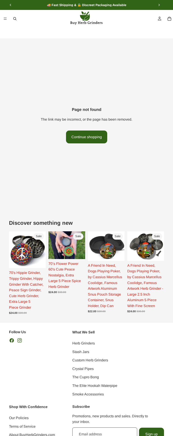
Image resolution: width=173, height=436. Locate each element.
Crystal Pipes (83, 368)
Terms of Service (22, 426)
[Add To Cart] (39, 261)
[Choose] (118, 254)
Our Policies (19, 418)
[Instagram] (19, 340)
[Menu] (5, 19)
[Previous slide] (11, 5)
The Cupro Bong (85, 377)
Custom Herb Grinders (90, 360)
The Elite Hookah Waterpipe (94, 385)
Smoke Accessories (88, 394)
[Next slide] (159, 5)
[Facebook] (11, 340)
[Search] (15, 19)
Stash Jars (80, 351)
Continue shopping (86, 137)
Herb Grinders (83, 343)
